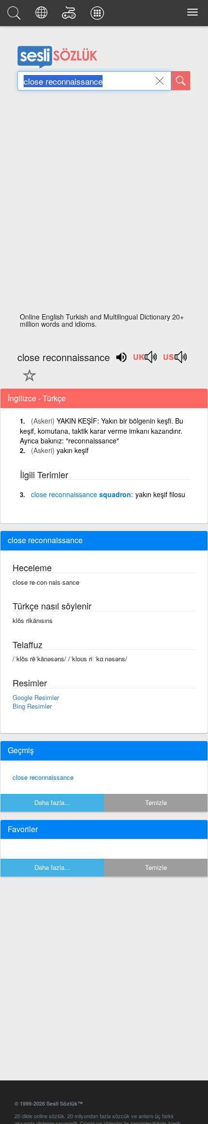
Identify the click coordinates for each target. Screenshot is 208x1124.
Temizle (156, 802)
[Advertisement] (104, 204)
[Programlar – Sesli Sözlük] (99, 15)
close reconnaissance (43, 777)
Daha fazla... (52, 802)
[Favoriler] (27, 381)
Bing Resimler (32, 706)
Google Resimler (36, 697)
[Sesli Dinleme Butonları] (145, 360)
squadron (81, 494)
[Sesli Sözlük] (15, 15)
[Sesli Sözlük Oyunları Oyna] (70, 15)
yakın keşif (73, 450)
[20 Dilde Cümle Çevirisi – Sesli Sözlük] (43, 15)
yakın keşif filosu (160, 494)
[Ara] (181, 81)
